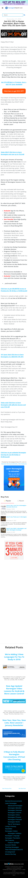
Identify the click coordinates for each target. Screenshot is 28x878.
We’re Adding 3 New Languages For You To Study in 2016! (14, 657)
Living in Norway (10, 826)
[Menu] (2, 7)
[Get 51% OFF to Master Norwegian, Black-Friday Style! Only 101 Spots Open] (14, 91)
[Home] (14, 9)
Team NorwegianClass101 (14, 849)
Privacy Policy (18, 869)
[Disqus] (14, 579)
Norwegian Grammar (15, 810)
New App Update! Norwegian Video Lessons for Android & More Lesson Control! (14, 690)
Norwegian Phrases (14, 817)
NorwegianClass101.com (8, 869)
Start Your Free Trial (14, 479)
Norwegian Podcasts (15, 819)
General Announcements (9, 464)
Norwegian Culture (11, 831)
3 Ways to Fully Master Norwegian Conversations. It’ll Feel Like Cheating (14, 756)
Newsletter (8, 829)
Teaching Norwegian (12, 847)
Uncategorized (10, 852)
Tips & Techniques (14, 824)
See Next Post (22, 788)
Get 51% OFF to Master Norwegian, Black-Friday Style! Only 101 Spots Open (14, 23)
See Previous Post (6, 788)
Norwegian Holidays (14, 833)
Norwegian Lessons (14, 812)
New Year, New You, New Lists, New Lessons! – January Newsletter (14, 723)
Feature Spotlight (13, 842)
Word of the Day (10, 854)
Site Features (22, 464)
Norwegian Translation (12, 838)
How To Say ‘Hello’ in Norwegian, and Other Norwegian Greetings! (16, 529)
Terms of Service (20, 873)
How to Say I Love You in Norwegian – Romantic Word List (16, 506)
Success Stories (10, 845)
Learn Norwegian (11, 803)
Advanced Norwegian (15, 805)
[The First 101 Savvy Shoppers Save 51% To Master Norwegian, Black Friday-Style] (14, 34)
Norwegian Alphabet (14, 808)
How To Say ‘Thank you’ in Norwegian (16, 517)
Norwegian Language (12, 835)
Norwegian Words (14, 822)
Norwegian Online (14, 815)
